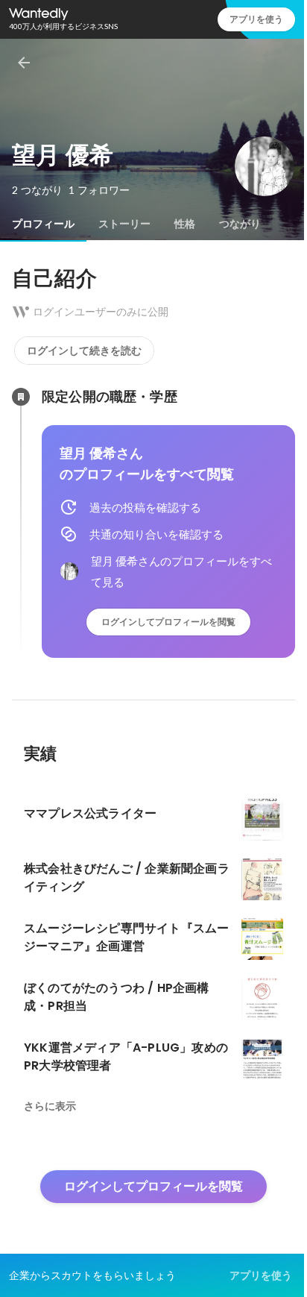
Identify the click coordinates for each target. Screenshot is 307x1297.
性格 (184, 223)
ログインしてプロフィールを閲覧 (168, 621)
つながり (240, 223)
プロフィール (43, 223)
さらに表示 (50, 1106)
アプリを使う (256, 19)
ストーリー (124, 223)
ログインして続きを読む (84, 350)
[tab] (43, 224)
